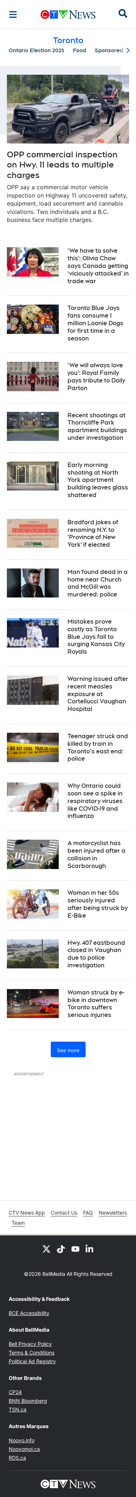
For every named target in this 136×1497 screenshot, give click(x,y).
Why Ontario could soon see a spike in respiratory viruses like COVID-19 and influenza (95, 800)
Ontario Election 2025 (36, 50)
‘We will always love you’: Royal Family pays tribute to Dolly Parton (96, 376)
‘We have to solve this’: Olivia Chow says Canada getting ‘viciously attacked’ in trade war (98, 265)
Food (79, 50)
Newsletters (113, 1212)
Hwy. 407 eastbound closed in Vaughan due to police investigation (96, 954)
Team (18, 1223)
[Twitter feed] (46, 1248)
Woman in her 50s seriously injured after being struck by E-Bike (97, 904)
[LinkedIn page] (90, 1248)
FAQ (88, 1212)
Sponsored (109, 50)
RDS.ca (17, 1458)
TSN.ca (17, 1409)
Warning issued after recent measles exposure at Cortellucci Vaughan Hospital (97, 693)
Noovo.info (21, 1440)
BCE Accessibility (29, 1313)
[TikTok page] (61, 1248)
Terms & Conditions (31, 1352)
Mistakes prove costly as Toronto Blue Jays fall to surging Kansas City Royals (96, 636)
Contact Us (64, 1212)
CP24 (15, 1392)
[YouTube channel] (75, 1248)
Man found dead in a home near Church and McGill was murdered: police (97, 583)
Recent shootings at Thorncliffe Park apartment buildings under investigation (97, 426)
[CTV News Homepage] (68, 14)
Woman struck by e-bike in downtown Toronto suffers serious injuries (95, 1003)
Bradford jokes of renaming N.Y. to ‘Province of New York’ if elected (92, 533)
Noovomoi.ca (24, 1449)
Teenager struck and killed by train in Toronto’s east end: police (97, 747)
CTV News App (27, 1212)
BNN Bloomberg (28, 1401)
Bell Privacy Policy (30, 1344)
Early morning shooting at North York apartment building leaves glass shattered (97, 480)
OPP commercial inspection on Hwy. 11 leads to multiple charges (62, 165)
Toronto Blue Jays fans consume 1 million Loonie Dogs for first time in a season (95, 323)
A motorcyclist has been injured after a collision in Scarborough (96, 854)
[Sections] (13, 14)
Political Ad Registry (32, 1361)
